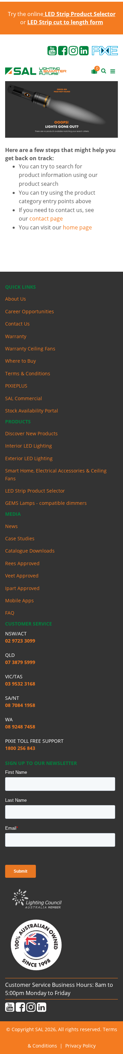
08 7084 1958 (20, 705)
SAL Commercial (23, 398)
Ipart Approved (22, 588)
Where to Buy (20, 361)
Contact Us (17, 323)
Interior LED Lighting (28, 445)
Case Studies (20, 538)
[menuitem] (61, 299)
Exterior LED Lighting (29, 458)
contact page (46, 218)
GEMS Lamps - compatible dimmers (46, 503)
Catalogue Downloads (30, 550)
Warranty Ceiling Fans (30, 348)
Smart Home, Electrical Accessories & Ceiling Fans (56, 474)
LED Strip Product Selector (35, 490)
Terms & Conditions (27, 373)
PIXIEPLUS (16, 385)
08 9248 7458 (20, 726)
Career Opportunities (29, 311)
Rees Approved (22, 563)
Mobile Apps (19, 600)
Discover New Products (31, 433)
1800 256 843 (20, 748)
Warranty (15, 336)
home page (77, 227)
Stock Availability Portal (31, 410)
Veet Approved (22, 575)
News (11, 526)
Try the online (61, 14)
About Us (15, 299)
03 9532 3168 (20, 683)
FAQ (9, 612)
